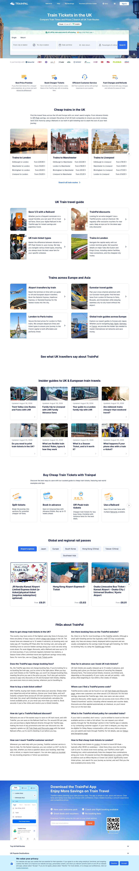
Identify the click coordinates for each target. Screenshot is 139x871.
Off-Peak (36, 118)
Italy (111, 324)
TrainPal (109, 660)
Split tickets (18, 529)
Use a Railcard (111, 529)
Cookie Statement (22, 868)
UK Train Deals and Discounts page (39, 753)
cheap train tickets (48, 663)
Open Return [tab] (34, 38)
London (97, 769)
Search (122, 45)
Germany (122, 324)
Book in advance (52, 529)
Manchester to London (112, 779)
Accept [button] (124, 863)
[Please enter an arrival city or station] (45, 45)
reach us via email (58, 777)
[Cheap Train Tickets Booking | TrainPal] (19, 3)
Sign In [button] (124, 3)
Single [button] (14, 38)
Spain (116, 324)
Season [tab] (46, 38)
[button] (105, 4)
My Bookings (69, 3)
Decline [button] (114, 863)
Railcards (49, 3)
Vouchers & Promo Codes (88, 3)
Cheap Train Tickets (40, 682)
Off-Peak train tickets (81, 530)
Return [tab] (23, 38)
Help (58, 3)
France (94, 326)
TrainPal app (99, 671)
